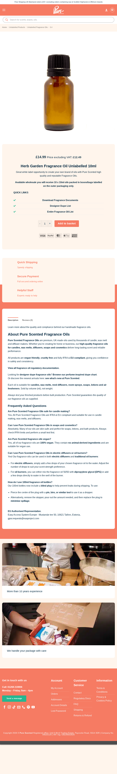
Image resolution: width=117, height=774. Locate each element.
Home (4, 27)
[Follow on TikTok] (14, 707)
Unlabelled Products (17, 27)
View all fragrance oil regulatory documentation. (33, 368)
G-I (51, 27)
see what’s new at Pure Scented (62, 378)
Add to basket (67, 223)
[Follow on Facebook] (4, 707)
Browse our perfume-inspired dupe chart (75, 374)
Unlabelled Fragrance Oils (37, 27)
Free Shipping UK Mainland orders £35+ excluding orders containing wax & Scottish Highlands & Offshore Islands (59, 2)
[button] (4, 9)
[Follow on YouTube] (33, 707)
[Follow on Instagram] (9, 707)
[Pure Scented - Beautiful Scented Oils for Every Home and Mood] (58, 10)
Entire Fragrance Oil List (60, 212)
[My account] (106, 10)
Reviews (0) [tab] (27, 320)
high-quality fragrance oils (94, 344)
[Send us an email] (18, 707)
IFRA (65, 358)
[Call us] (23, 707)
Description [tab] (13, 320)
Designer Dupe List (60, 206)
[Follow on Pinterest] (28, 707)
